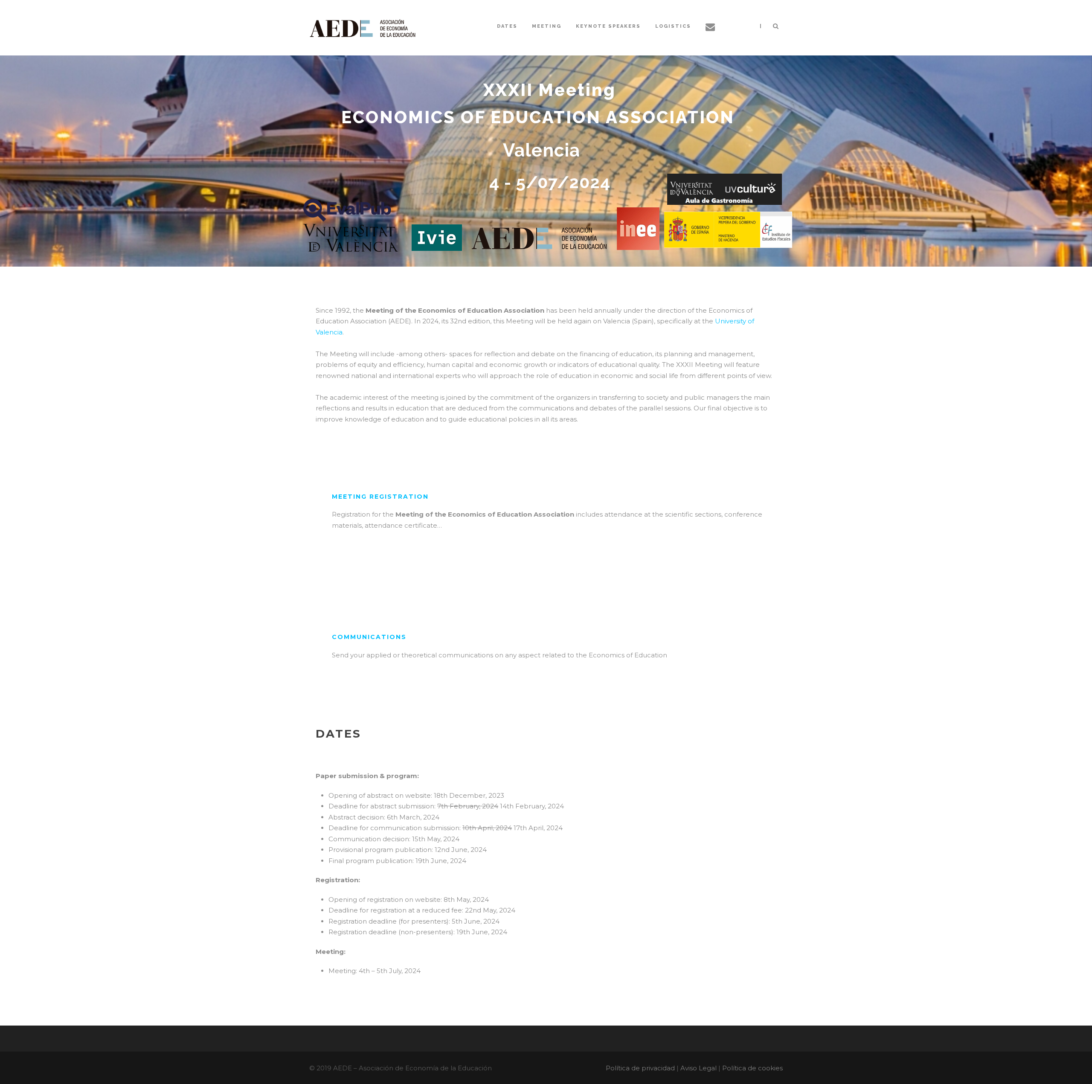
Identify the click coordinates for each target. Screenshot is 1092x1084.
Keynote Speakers (608, 26)
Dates (507, 26)
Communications (369, 637)
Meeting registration (380, 496)
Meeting (546, 26)
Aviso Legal (698, 1068)
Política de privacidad (640, 1068)
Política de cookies (752, 1068)
